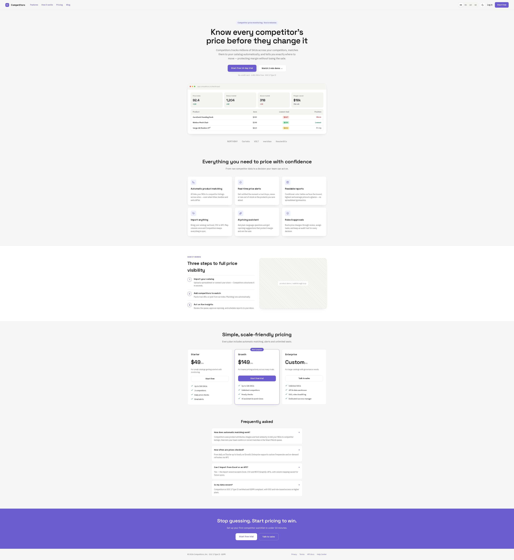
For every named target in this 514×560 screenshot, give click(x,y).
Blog (68, 5)
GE (476, 5)
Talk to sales (304, 378)
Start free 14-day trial (242, 68)
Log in (489, 5)
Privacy (294, 554)
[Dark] (482, 5)
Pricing (59, 5)
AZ (471, 5)
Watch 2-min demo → (272, 68)
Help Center (322, 554)
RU (466, 5)
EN (461, 5)
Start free (501, 5)
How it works (47, 5)
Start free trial (257, 378)
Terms (302, 554)
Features (34, 5)
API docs (310, 554)
